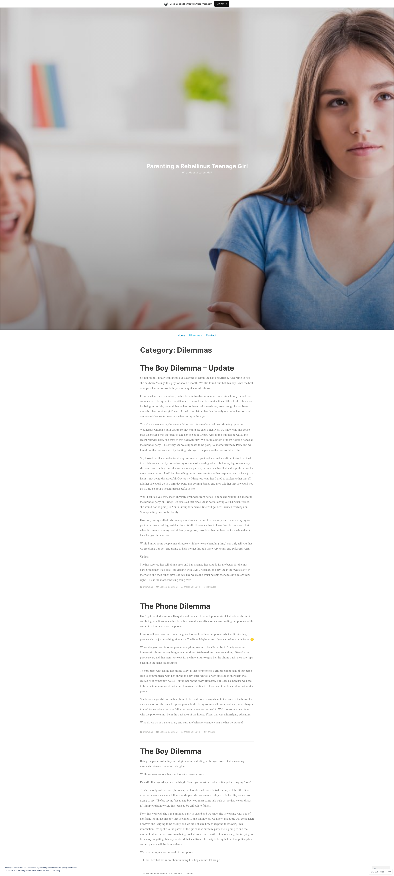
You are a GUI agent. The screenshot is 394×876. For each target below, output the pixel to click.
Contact (211, 335)
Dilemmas (195, 335)
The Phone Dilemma (175, 606)
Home (181, 335)
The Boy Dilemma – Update (187, 367)
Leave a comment (168, 586)
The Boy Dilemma (170, 751)
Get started (222, 4)
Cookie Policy (55, 870)
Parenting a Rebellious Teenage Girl (197, 166)
